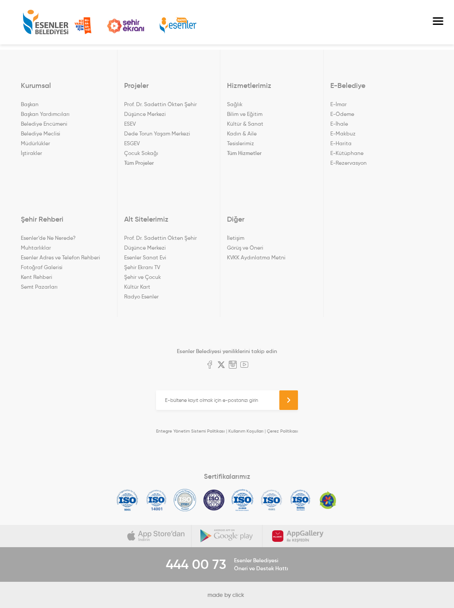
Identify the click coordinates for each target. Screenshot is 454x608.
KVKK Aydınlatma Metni (256, 257)
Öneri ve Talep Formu (82, 25)
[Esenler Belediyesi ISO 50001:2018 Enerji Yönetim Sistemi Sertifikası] (300, 500)
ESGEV (132, 143)
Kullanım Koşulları (245, 431)
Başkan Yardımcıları (45, 114)
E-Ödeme (342, 114)
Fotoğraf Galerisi (42, 267)
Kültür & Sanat (245, 123)
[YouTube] (244, 365)
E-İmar (338, 104)
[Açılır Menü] (438, 22)
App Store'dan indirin (156, 536)
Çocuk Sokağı (141, 153)
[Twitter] (221, 365)
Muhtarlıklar (36, 247)
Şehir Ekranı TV (125, 26)
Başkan (30, 104)
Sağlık (235, 104)
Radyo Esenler (178, 25)
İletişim (235, 237)
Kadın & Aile (242, 133)
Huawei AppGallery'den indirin (297, 536)
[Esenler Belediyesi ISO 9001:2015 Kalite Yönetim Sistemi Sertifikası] (127, 500)
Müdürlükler (35, 143)
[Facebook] (210, 365)
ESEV (130, 123)
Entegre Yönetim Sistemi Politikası (190, 431)
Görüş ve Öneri (245, 247)
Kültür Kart (137, 286)
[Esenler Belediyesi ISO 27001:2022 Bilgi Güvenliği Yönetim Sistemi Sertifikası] (185, 500)
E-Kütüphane (347, 153)
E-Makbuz (343, 133)
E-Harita (341, 143)
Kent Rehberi (36, 277)
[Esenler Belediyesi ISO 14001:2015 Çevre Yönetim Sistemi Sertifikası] (156, 500)
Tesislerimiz (240, 143)
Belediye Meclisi (40, 133)
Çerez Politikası (282, 431)
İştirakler (31, 153)
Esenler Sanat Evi (145, 257)
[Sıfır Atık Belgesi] (328, 500)
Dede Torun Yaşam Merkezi (157, 133)
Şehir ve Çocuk (142, 277)
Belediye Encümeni (44, 123)
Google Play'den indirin (227, 536)
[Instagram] (233, 365)
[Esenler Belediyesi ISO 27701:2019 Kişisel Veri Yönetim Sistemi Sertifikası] (214, 500)
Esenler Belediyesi (45, 22)
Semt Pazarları (39, 286)
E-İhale (339, 123)
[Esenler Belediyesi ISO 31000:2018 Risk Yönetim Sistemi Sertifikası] (243, 500)
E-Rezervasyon (348, 162)
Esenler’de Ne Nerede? (48, 237)
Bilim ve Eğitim (244, 114)
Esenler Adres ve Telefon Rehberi (60, 257)
